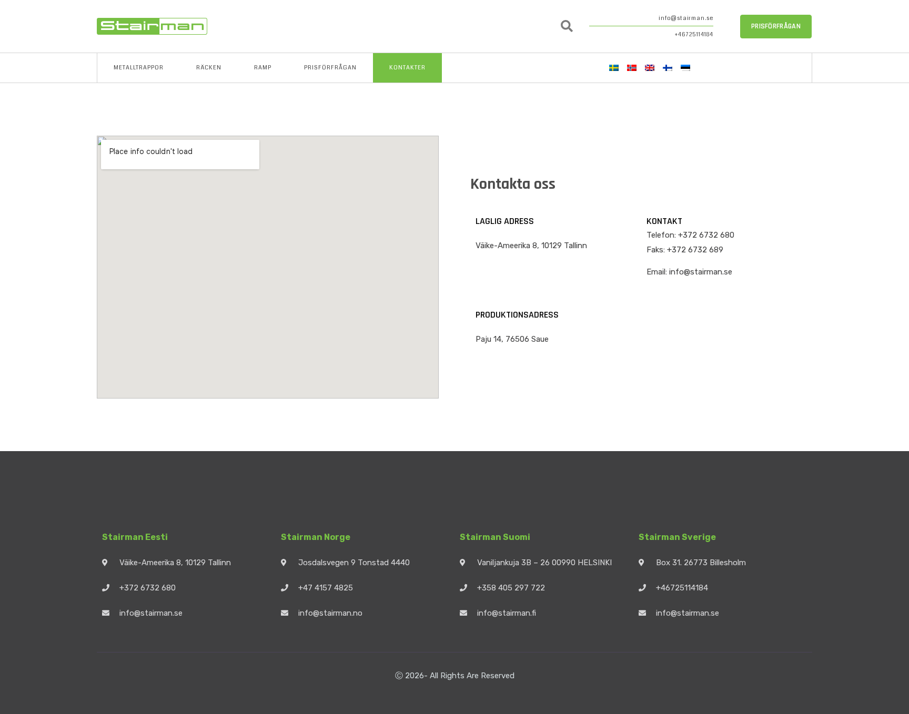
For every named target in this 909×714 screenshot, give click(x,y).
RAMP (262, 68)
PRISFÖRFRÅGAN (330, 68)
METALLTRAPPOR (139, 68)
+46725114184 (694, 34)
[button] (567, 26)
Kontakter (407, 68)
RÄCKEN (208, 68)
